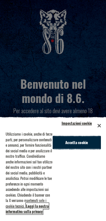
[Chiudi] (99, 125)
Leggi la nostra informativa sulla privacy (27, 208)
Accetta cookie (76, 142)
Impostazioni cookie (77, 123)
